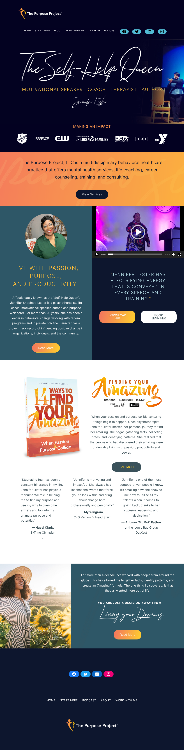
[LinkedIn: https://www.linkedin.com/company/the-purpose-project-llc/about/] (97, 674)
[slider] (135, 254)
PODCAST (110, 30)
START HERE (42, 30)
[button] (138, 232)
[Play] (96, 254)
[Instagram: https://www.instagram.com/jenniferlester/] (109, 674)
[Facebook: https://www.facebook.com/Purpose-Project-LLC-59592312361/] (74, 674)
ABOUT (57, 30)
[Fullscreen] (179, 254)
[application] (138, 232)
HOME (27, 30)
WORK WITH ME (75, 30)
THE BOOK (94, 30)
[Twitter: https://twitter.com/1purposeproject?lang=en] (85, 674)
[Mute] (173, 254)
